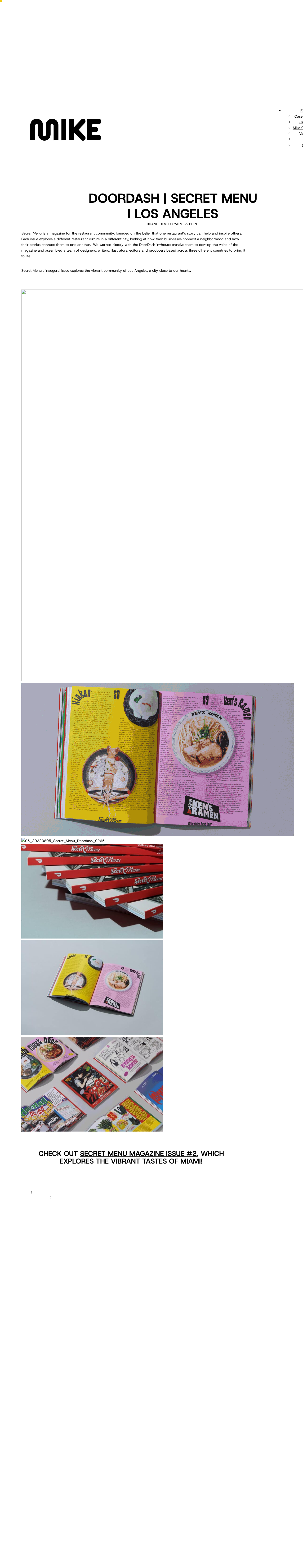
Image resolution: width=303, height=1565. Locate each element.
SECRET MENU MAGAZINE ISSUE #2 (138, 1153)
